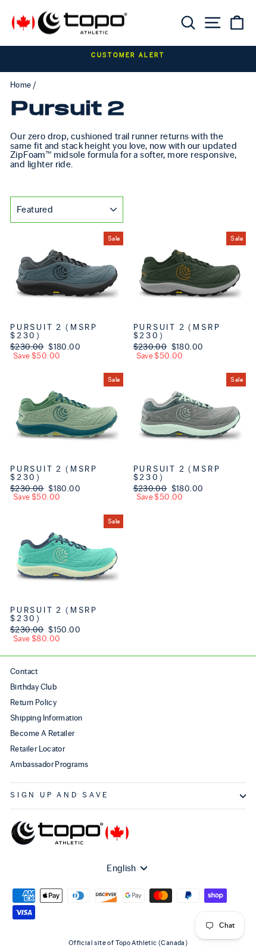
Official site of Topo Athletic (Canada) (128, 942)
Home (21, 84)
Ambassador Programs (49, 764)
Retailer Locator (37, 748)
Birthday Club (33, 686)
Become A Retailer (42, 733)
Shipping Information (46, 717)
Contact (24, 671)
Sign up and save (59, 795)
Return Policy (33, 702)
